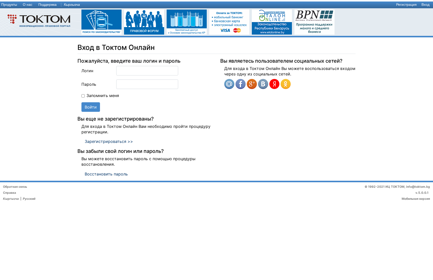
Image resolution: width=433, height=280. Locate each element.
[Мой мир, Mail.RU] (229, 84)
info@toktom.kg (418, 187)
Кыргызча (72, 5)
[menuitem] (10, 5)
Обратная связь (15, 187)
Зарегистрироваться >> (109, 141)
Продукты (9, 5)
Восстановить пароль (106, 173)
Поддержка (47, 5)
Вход (425, 5)
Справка (9, 193)
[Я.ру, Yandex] (274, 84)
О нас (27, 5)
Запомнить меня (102, 95)
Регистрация (406, 5)
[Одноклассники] (286, 84)
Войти (91, 107)
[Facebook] (241, 84)
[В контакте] (263, 84)
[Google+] (252, 84)
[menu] (216, 5)
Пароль (88, 84)
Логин (87, 70)
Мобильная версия (416, 199)
